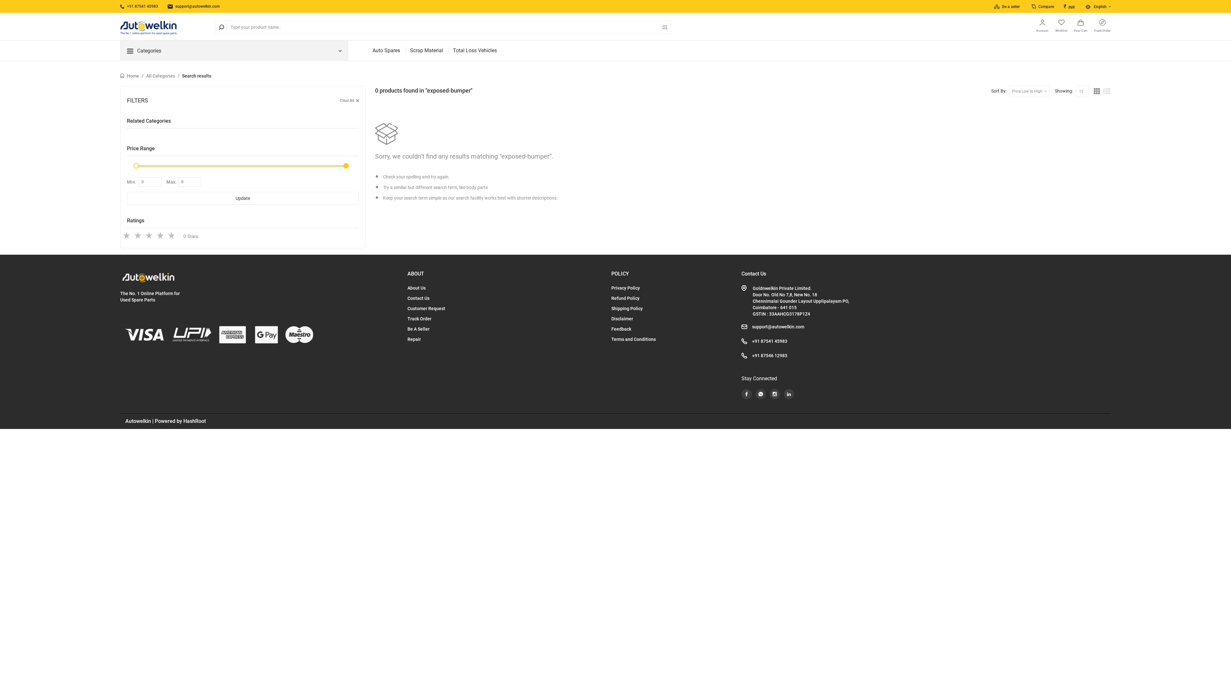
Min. (131, 182)
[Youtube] (746, 394)
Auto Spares (386, 50)
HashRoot (194, 421)
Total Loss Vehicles (475, 50)
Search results (196, 75)
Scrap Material (426, 50)
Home (133, 75)
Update (243, 198)
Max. (171, 182)
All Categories (160, 75)
